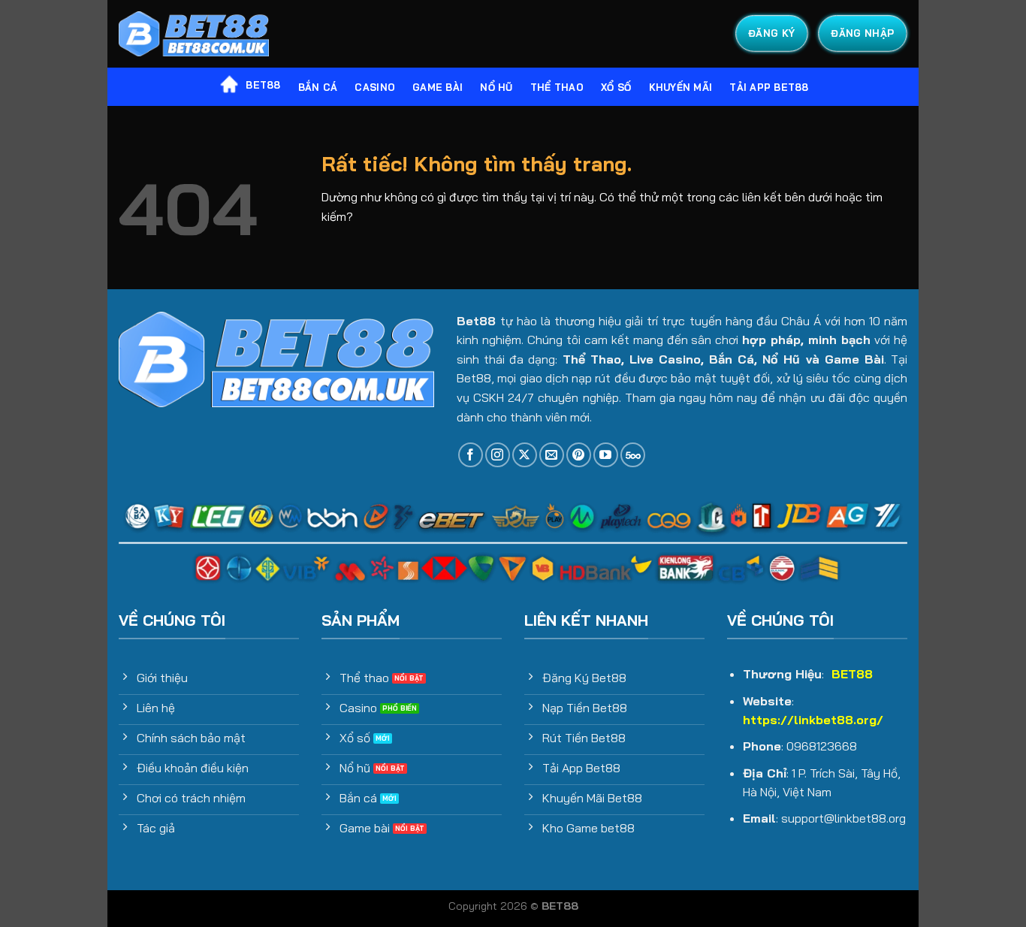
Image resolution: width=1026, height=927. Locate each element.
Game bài (437, 87)
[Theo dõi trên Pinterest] (578, 454)
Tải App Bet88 (768, 87)
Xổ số (616, 87)
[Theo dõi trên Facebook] (470, 454)
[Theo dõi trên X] (524, 454)
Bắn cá (318, 87)
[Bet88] (194, 34)
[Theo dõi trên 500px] (632, 454)
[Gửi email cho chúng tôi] (551, 454)
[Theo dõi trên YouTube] (605, 454)
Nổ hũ (496, 87)
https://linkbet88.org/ (813, 719)
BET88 (263, 85)
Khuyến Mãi (681, 87)
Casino (375, 87)
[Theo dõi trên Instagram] (497, 454)
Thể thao (557, 87)
